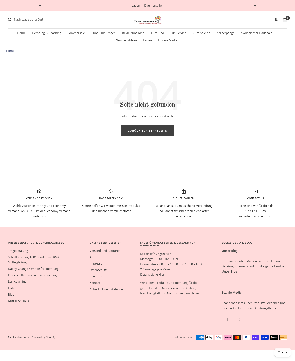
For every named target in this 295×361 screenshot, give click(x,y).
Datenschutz (98, 270)
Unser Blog (229, 271)
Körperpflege (225, 33)
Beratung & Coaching (46, 33)
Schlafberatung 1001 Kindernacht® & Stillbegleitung (34, 259)
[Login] (276, 19)
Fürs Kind (157, 33)
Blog (11, 294)
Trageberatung (18, 251)
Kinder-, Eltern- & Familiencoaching (32, 275)
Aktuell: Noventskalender (107, 289)
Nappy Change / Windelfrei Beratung (33, 269)
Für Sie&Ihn (178, 33)
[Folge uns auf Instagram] (238, 319)
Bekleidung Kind (133, 33)
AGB (93, 257)
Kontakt (95, 283)
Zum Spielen (201, 33)
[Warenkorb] (285, 20)
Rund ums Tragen (103, 33)
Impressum (97, 263)
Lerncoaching (17, 281)
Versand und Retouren (105, 251)
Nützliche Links (18, 301)
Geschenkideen (126, 40)
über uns (96, 276)
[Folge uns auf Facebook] (227, 319)
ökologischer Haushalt (256, 33)
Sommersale (76, 33)
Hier (161, 274)
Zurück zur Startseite (147, 130)
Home (21, 33)
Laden (147, 40)
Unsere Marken (168, 40)
